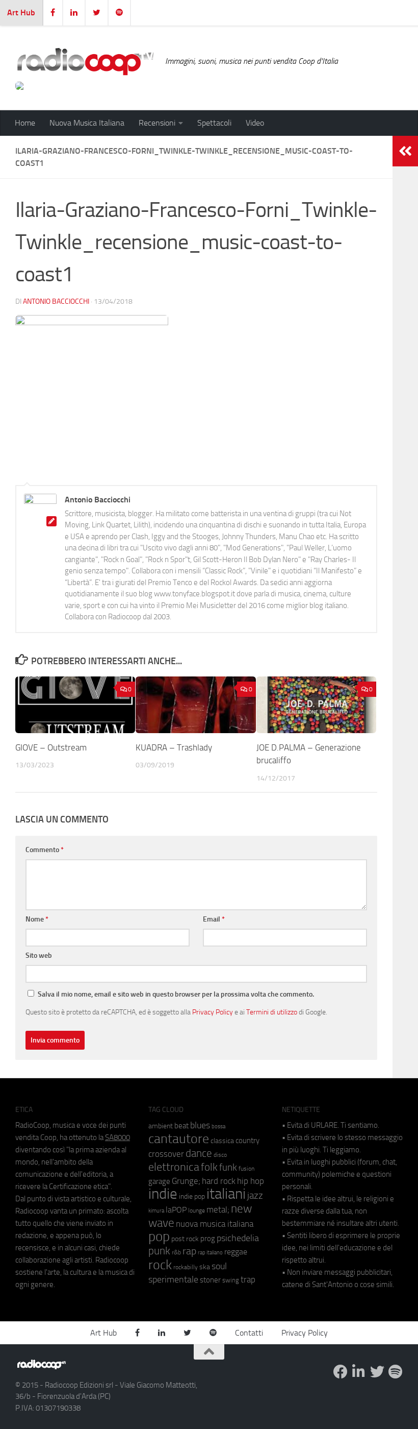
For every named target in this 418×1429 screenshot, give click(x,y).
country (247, 1140)
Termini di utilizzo (271, 1012)
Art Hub (21, 12)
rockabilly (185, 1267)
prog (207, 1238)
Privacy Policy (212, 1012)
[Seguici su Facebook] (340, 1372)
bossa (218, 1126)
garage (159, 1181)
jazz (255, 1195)
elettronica (173, 1167)
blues (200, 1125)
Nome (36, 919)
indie (162, 1193)
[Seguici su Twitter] (377, 1372)
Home (25, 123)
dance (199, 1153)
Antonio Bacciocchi (56, 301)
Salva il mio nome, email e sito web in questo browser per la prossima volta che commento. (176, 994)
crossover (166, 1154)
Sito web (38, 955)
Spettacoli (214, 123)
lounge (196, 1210)
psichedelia (238, 1238)
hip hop (250, 1181)
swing (230, 1280)
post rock (185, 1238)
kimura (156, 1210)
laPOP (176, 1210)
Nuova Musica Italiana (86, 123)
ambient (160, 1126)
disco (220, 1154)
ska (204, 1267)
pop (159, 1236)
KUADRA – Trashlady (174, 747)
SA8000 (117, 1137)
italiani (226, 1194)
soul (219, 1266)
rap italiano (210, 1252)
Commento (44, 849)
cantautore (178, 1139)
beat (181, 1125)
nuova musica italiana (214, 1224)
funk (228, 1167)
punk (159, 1251)
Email (214, 919)
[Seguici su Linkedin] (359, 1372)
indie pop (192, 1196)
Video (255, 123)
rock (160, 1265)
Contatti (249, 1333)
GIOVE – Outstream (51, 747)
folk (209, 1167)
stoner (210, 1280)
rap (189, 1251)
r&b (176, 1252)
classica (222, 1140)
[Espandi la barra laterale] (405, 151)
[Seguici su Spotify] (395, 1372)
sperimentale (173, 1279)
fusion (246, 1168)
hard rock (219, 1181)
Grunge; (186, 1181)
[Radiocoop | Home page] (85, 61)
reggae (235, 1251)
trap (248, 1279)
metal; (217, 1210)
